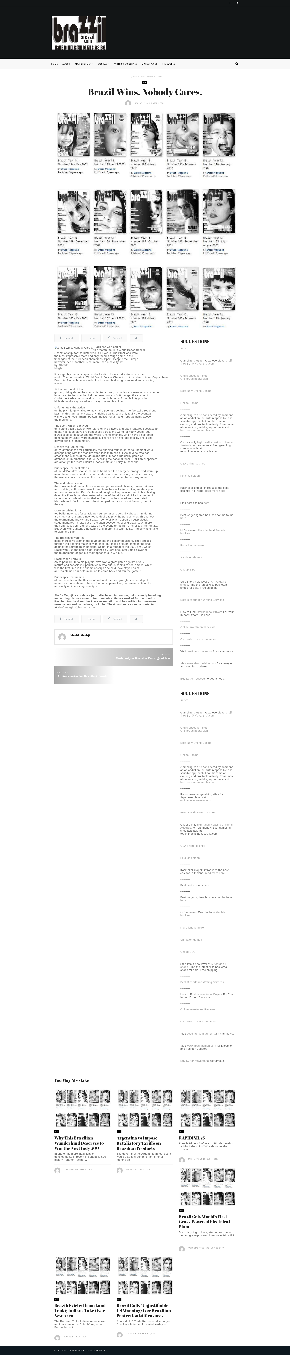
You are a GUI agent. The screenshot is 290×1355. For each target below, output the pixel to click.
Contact (103, 63)
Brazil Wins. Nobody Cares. (148, 76)
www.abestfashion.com (201, 663)
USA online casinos (192, 463)
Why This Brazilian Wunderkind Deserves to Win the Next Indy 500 (79, 1143)
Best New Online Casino (195, 390)
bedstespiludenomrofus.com (198, 430)
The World (168, 63)
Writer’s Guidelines (125, 63)
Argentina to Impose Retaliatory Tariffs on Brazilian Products (139, 1143)
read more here (215, 490)
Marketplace (150, 63)
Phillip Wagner (70, 1169)
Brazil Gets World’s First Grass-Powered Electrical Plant (204, 1222)
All (128, 76)
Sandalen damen (191, 557)
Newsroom (131, 1169)
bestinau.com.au (197, 651)
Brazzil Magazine (196, 1159)
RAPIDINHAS (192, 1138)
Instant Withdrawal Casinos (197, 812)
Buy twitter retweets (193, 678)
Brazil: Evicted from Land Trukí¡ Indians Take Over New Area (80, 1310)
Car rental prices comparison (198, 639)
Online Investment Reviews (197, 627)
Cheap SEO (188, 569)
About (66, 63)
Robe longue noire (192, 545)
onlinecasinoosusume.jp (195, 800)
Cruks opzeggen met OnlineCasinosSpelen (194, 377)
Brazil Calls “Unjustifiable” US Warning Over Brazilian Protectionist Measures (144, 1310)
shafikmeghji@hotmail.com (76, 607)
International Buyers (209, 612)
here (206, 502)
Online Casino (189, 403)
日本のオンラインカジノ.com (206, 362)
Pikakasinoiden (190, 475)
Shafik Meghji (144, 103)
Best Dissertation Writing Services (202, 599)
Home (54, 63)
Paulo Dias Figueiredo (198, 1248)
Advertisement (84, 63)
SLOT (184, 348)
